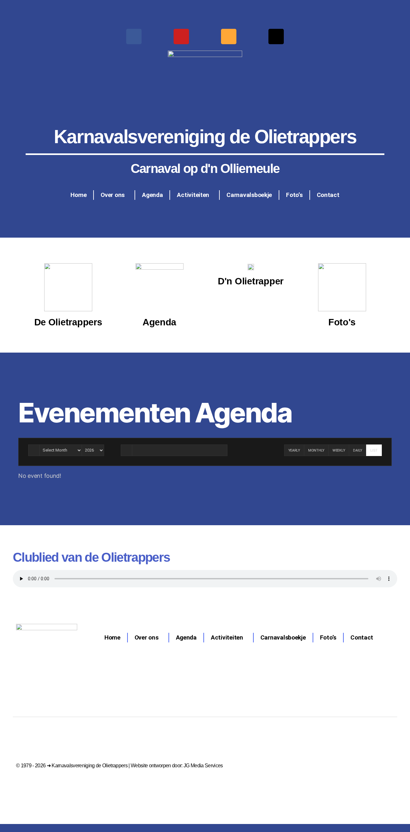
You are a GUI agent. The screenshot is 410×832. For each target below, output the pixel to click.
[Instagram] (228, 36)
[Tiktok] (276, 36)
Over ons (113, 195)
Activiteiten (193, 195)
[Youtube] (181, 36)
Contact (328, 195)
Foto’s (294, 195)
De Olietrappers (68, 322)
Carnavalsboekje (249, 195)
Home (78, 195)
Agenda (152, 195)
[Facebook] (134, 36)
